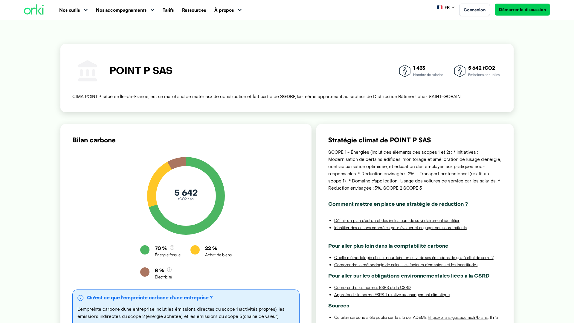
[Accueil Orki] (34, 10)
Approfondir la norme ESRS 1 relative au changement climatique (392, 294)
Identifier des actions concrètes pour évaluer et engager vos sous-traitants (400, 227)
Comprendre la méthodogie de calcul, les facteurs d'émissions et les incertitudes (405, 264)
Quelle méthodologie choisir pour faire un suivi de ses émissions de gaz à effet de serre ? (414, 257)
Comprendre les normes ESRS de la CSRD (372, 287)
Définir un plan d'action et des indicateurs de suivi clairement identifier (396, 220)
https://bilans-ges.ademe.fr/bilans (458, 317)
